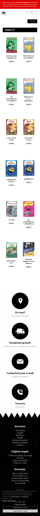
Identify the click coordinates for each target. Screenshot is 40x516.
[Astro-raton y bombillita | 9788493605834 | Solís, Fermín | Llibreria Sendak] (11, 45)
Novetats (20, 433)
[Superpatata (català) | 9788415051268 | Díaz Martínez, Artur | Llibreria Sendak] (11, 168)
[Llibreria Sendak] (4, 13)
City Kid (11, 220)
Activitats (20, 438)
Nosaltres (20, 445)
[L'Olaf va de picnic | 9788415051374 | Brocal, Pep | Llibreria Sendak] (11, 127)
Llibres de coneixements (20, 481)
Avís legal (20, 458)
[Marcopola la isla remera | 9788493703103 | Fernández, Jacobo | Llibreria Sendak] (28, 45)
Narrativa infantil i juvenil (20, 478)
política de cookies (8, 500)
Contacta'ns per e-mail (20, 373)
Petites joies (20, 435)
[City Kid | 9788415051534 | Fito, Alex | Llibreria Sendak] (11, 209)
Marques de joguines (20, 440)
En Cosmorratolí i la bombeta (11, 99)
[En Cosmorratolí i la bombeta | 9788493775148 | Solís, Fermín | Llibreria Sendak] (11, 86)
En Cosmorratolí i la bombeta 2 (28, 222)
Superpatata (28, 179)
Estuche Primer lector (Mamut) (28, 261)
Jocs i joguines (20, 483)
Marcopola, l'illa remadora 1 (28, 99)
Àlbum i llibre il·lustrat (20, 473)
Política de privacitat (20, 460)
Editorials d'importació (20, 442)
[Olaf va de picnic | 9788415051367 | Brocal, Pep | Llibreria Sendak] (28, 127)
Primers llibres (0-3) (20, 476)
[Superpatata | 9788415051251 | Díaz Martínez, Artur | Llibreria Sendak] (28, 168)
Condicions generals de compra (20, 455)
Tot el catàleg (20, 430)
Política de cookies (20, 463)
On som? (20, 312)
